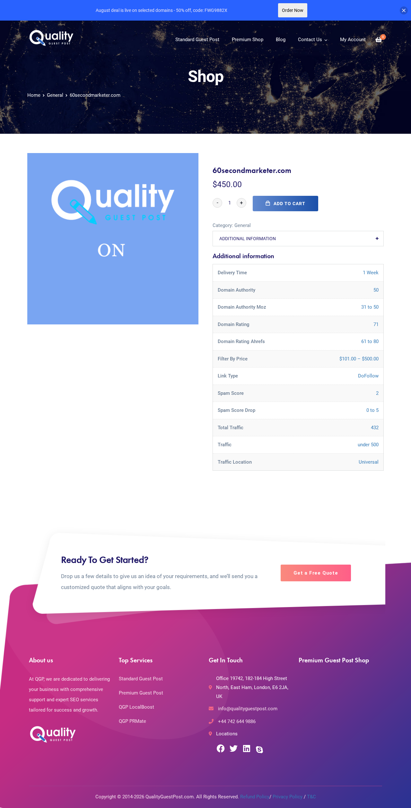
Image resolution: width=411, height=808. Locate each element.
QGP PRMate (132, 721)
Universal (369, 462)
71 (376, 324)
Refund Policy (254, 797)
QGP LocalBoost (136, 707)
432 (375, 428)
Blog (280, 39)
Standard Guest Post (197, 39)
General (55, 95)
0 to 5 (372, 410)
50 (376, 290)
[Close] (404, 10)
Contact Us (310, 39)
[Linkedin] (246, 748)
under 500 (368, 445)
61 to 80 (370, 341)
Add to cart (289, 203)
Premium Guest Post (141, 693)
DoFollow (368, 376)
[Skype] (259, 749)
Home (33, 95)
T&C (311, 797)
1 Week (371, 273)
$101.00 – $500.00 (359, 359)
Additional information (247, 238)
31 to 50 (370, 307)
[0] (378, 40)
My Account (353, 39)
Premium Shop (247, 39)
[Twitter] (233, 748)
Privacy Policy (287, 797)
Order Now (292, 10)
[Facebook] (220, 748)
